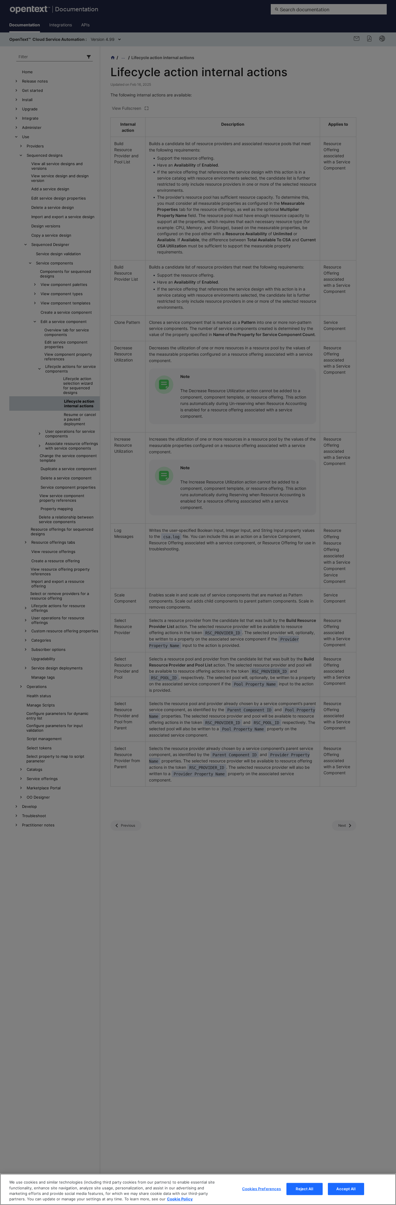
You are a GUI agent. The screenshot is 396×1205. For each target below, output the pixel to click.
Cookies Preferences (261, 1188)
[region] (198, 1189)
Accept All (345, 1188)
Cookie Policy (180, 1199)
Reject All (304, 1188)
